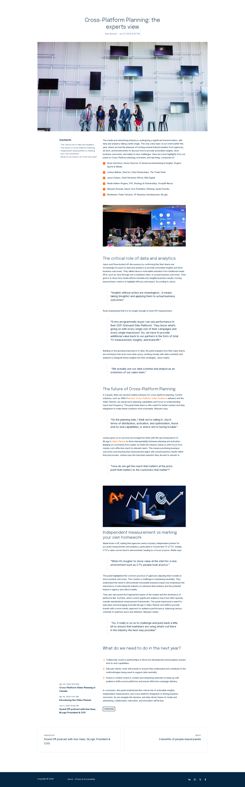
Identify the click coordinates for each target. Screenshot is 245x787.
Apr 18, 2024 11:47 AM (69, 696)
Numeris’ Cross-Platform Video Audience (147, 398)
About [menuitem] (70, 779)
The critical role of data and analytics (77, 144)
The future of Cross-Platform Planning (78, 148)
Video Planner (119, 441)
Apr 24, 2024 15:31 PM (69, 684)
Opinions (109, 709)
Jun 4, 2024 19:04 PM (69, 706)
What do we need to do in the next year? (79, 157)
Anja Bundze (111, 33)
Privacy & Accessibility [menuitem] (85, 779)
